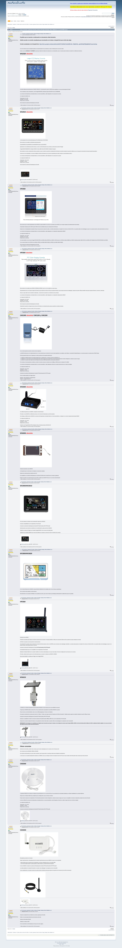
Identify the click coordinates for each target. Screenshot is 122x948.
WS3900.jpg (23, 544)
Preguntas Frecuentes (93, 10)
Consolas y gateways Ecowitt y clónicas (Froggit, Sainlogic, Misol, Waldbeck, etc (36, 33)
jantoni (10, 33)
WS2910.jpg (23, 179)
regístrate (23, 13)
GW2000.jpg (23, 820)
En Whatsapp (102, 6)
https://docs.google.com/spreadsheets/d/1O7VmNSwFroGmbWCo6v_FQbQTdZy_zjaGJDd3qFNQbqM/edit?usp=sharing (68, 44)
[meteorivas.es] (8, 38)
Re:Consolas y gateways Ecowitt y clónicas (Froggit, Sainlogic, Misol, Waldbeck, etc (37, 184)
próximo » (113, 26)
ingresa (20, 13)
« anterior (109, 26)
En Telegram (109, 6)
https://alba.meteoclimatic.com (86, 16)
